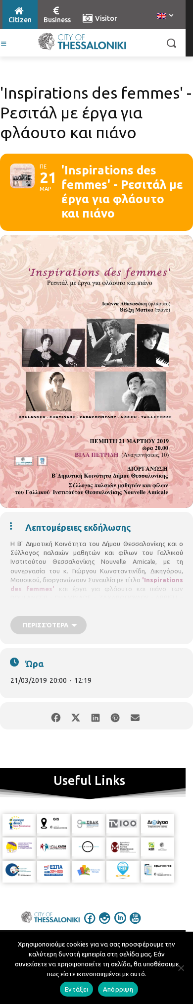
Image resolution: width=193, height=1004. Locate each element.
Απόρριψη (118, 989)
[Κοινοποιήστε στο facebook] (55, 716)
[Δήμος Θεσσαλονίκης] (82, 41)
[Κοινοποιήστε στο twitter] (75, 716)
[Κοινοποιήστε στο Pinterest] (115, 716)
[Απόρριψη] (181, 968)
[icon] (90, 925)
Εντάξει (76, 989)
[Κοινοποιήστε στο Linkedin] (95, 716)
